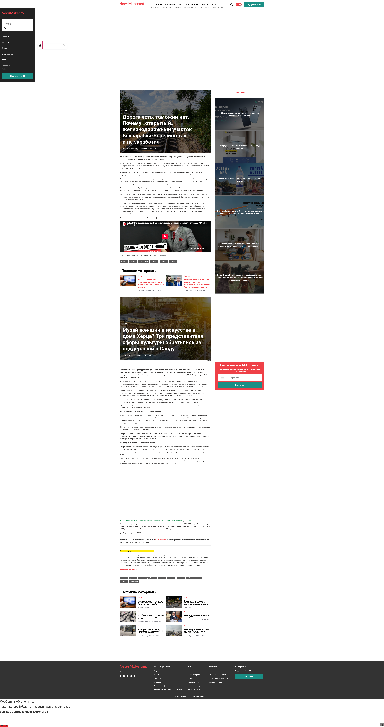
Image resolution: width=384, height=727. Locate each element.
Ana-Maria (188, 521)
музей (180, 578)
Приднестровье (167, 7)
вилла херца (123, 578)
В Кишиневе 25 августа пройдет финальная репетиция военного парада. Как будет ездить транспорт (197, 602)
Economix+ (215, 4)
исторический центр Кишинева (147, 578)
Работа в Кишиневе (240, 92)
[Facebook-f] (120, 676)
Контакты (157, 678)
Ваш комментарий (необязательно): (24, 711)
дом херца (133, 578)
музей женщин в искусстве (194, 578)
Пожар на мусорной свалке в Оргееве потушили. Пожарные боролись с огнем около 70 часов (197, 631)
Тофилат (173, 261)
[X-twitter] (124, 676)
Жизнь (125, 110)
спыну (163, 261)
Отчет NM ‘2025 (218, 7)
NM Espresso (155, 7)
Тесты (205, 4)
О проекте (158, 671)
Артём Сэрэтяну (144, 290)
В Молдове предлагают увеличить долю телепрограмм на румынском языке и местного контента (150, 602)
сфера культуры (133, 581)
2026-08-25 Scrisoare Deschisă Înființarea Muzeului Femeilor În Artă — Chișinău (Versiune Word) (151, 521)
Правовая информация (163, 686)
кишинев (162, 578)
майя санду (171, 578)
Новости (158, 4)
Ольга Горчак (190, 290)
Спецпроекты (193, 4)
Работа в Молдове (190, 7)
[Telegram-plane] (135, 676)
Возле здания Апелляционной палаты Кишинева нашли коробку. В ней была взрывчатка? (150, 631)
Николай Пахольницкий (131, 149)
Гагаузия (178, 7)
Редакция (157, 675)
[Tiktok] (131, 676)
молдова (154, 261)
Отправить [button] (4, 726)
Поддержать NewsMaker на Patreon (168, 690)
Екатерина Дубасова (144, 621)
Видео (181, 4)
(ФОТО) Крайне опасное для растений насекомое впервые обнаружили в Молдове (151, 616)
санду (123, 581)
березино (123, 261)
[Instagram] (127, 676)
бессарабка (133, 261)
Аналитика (170, 4)
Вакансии (157, 682)
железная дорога (144, 261)
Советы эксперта (205, 7)
